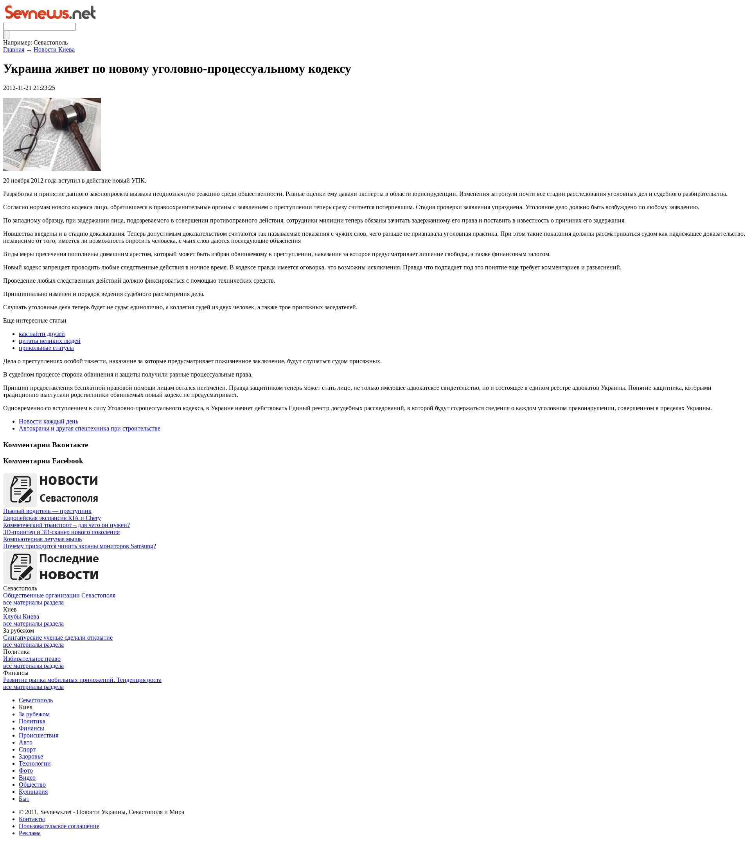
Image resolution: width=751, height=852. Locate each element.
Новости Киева (54, 49)
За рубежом (34, 714)
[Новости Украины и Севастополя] (50, 20)
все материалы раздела (33, 602)
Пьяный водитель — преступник (47, 511)
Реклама (30, 833)
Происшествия (38, 735)
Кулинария (33, 791)
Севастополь (36, 700)
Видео (27, 777)
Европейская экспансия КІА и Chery (52, 518)
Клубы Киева (21, 616)
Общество (32, 784)
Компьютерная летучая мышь (42, 539)
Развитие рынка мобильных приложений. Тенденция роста (82, 679)
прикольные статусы (46, 347)
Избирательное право (32, 658)
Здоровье (31, 756)
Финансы (31, 728)
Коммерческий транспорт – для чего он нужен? (66, 525)
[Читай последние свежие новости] (52, 582)
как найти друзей (42, 333)
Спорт (27, 749)
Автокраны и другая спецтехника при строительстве (89, 428)
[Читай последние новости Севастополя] (52, 505)
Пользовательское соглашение (59, 826)
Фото (26, 770)
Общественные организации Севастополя (59, 595)
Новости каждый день (48, 421)
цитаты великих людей (50, 340)
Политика (32, 721)
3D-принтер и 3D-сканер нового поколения (61, 532)
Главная (13, 49)
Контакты (32, 819)
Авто (25, 742)
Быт (24, 798)
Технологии (35, 763)
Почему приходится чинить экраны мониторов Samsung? (79, 546)
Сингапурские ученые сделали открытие (58, 637)
